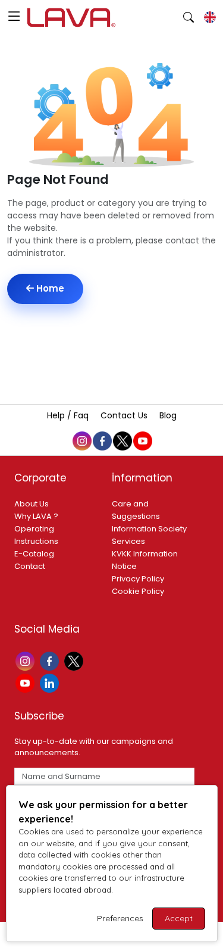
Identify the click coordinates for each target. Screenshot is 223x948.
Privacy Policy (138, 578)
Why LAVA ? (36, 516)
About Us (31, 503)
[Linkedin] (51, 682)
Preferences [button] (120, 918)
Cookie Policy (138, 591)
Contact (29, 566)
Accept (179, 918)
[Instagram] (26, 660)
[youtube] (142, 440)
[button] (14, 17)
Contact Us (125, 415)
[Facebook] (51, 660)
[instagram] (81, 440)
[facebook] (102, 440)
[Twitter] (75, 660)
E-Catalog (34, 553)
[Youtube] (26, 682)
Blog (168, 415)
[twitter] (122, 440)
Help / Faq (69, 415)
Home (49, 288)
